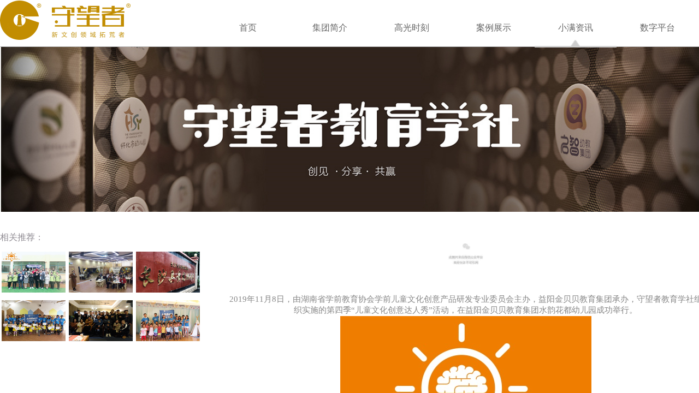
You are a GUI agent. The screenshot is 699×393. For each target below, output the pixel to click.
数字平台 (657, 27)
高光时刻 (411, 27)
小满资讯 (575, 27)
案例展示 (493, 27)
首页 (248, 27)
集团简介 (329, 27)
